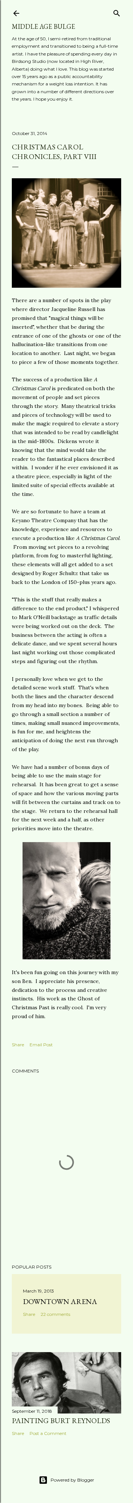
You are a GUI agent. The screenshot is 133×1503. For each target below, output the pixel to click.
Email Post (41, 1044)
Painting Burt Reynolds (61, 1420)
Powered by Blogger (72, 1480)
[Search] (116, 11)
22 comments (55, 1314)
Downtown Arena (60, 1301)
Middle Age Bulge (43, 26)
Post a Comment (48, 1433)
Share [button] (18, 1044)
